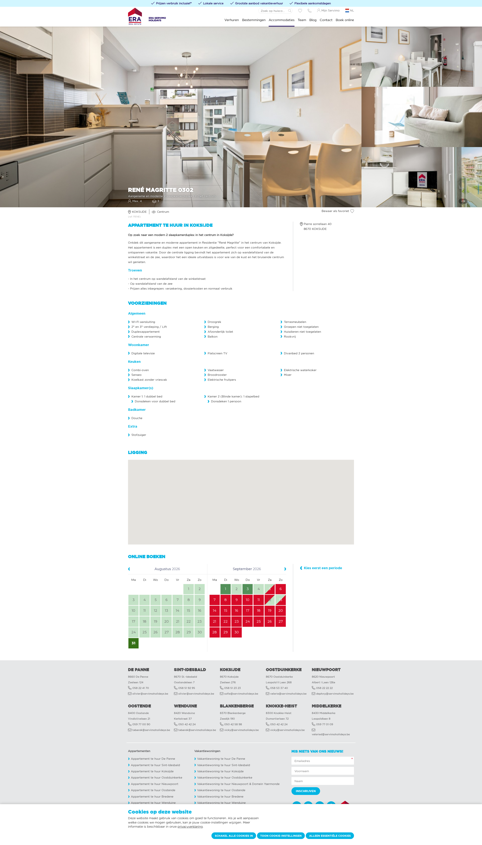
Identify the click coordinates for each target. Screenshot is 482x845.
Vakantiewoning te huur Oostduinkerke (224, 777)
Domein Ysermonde (266, 784)
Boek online (345, 20)
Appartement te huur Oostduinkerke (156, 777)
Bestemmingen (253, 20)
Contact (326, 20)
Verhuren (231, 20)
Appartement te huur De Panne (153, 758)
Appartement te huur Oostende (153, 790)
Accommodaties (281, 20)
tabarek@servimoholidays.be (151, 730)
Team (302, 20)
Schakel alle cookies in (234, 835)
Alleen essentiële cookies (330, 835)
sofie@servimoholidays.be (241, 693)
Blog (313, 20)
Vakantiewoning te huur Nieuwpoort (222, 784)
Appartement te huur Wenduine (153, 802)
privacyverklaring (190, 826)
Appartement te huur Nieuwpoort (154, 784)
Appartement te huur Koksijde (152, 771)
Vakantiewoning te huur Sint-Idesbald (223, 765)
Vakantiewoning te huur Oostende (221, 790)
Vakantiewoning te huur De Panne (221, 758)
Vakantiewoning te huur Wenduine (221, 802)
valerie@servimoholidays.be (288, 693)
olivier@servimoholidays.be (150, 693)
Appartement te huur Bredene (152, 796)
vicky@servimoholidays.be (241, 730)
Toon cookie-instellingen (281, 835)
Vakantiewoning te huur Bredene (220, 796)
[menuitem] (231, 20)
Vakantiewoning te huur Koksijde (220, 771)
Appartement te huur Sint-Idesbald (155, 765)
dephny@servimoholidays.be (335, 693)
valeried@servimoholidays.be (331, 734)
